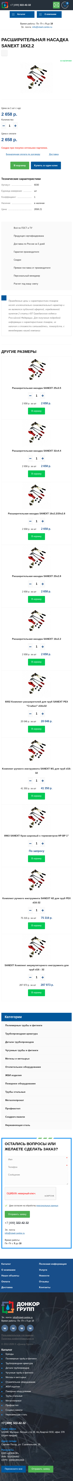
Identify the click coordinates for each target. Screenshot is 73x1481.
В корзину (20, 165)
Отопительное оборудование (23, 1067)
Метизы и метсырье (17, 1058)
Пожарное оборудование (20, 1083)
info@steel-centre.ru (42, 27)
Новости (44, 1275)
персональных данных (47, 1205)
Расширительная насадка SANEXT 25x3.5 (36, 388)
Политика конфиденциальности (17, 1338)
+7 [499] (20, 5)
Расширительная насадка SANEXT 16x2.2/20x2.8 (36, 513)
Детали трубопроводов (19, 1042)
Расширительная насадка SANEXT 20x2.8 (36, 576)
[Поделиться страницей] (4, 53)
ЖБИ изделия (13, 1075)
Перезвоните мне (13, 1469)
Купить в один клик (46, 165)
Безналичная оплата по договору (23, 154)
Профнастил (12, 1108)
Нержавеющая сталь (17, 1125)
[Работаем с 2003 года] (5, 5)
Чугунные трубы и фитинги (21, 1050)
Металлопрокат (14, 1100)
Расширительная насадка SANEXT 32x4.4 (36, 450)
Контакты (44, 1287)
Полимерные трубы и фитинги (23, 1025)
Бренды (10, 1354)
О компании (50, 14)
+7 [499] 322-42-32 (13, 1423)
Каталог (21, 14)
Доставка (54, 154)
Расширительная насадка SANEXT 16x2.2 (36, 639)
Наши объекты (10, 1275)
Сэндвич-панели (15, 1116)
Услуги (43, 1269)
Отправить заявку (56, 5)
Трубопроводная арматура (21, 1033)
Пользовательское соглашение (17, 1335)
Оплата (5, 1281)
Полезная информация (53, 1263)
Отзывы (44, 1281)
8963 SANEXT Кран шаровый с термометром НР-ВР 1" (36, 835)
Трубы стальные (15, 1091)
